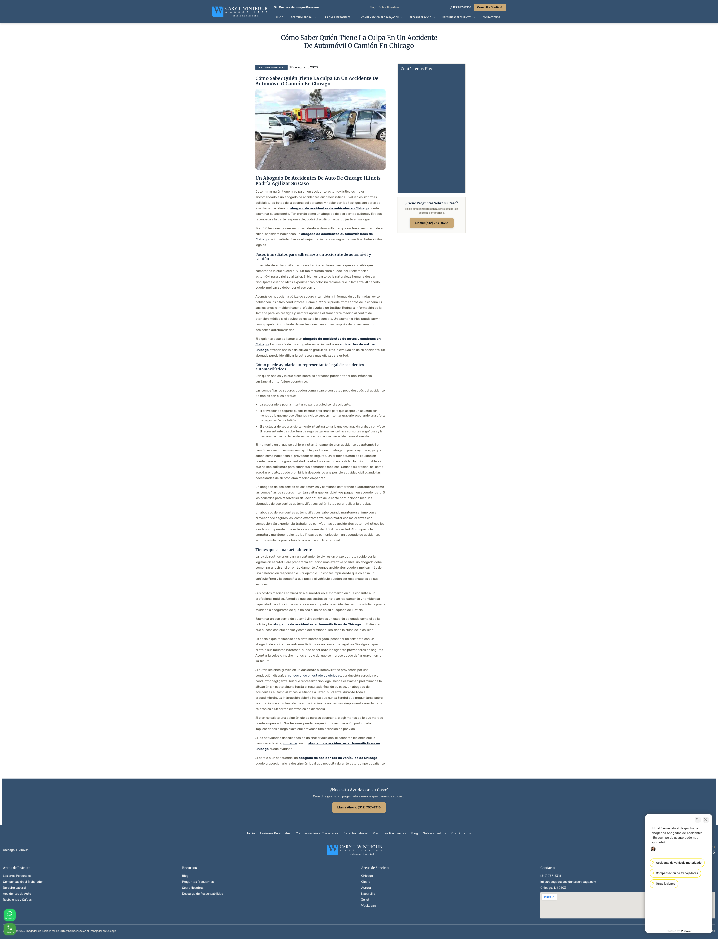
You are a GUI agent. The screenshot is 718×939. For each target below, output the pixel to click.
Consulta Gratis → (490, 7)
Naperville (368, 893)
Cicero (365, 882)
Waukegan (368, 905)
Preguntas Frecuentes (389, 833)
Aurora (366, 888)
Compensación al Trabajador (317, 833)
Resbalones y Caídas (17, 899)
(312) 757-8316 (460, 7)
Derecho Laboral (355, 833)
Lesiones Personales (275, 833)
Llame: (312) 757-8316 (431, 223)
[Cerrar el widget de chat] (706, 820)
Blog (372, 7)
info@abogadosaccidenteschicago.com (568, 882)
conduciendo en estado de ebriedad (314, 675)
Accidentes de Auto (17, 893)
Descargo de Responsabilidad (202, 893)
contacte (290, 743)
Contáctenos (461, 833)
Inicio (251, 833)
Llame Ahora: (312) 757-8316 (359, 807)
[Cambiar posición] (698, 820)
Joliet (365, 899)
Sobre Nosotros (389, 7)
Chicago (367, 876)
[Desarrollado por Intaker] (686, 931)
